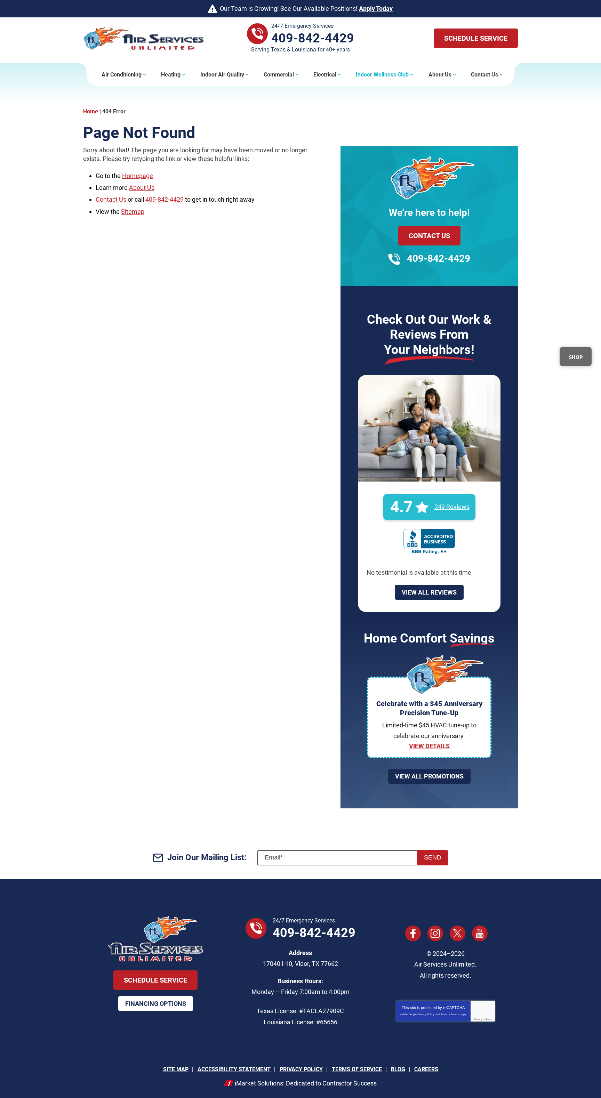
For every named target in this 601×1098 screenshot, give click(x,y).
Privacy (478, 1019)
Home (90, 111)
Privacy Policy (426, 1014)
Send (432, 857)
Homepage (137, 175)
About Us (141, 187)
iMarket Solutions (259, 1083)
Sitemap (132, 211)
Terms (488, 1019)
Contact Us (111, 199)
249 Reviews (452, 507)
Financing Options (155, 1003)
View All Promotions (429, 776)
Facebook (413, 933)
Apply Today (376, 8)
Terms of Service (450, 1014)
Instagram (435, 933)
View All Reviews (429, 592)
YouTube (480, 933)
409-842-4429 (312, 38)
